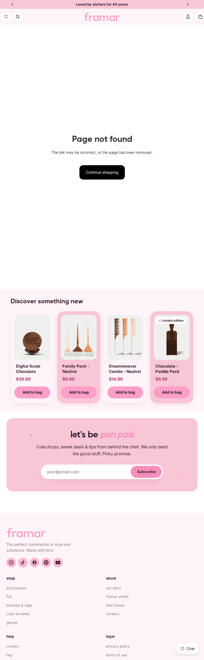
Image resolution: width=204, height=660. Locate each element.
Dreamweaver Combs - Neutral (125, 369)
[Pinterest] (46, 562)
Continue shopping (102, 172)
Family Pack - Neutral (75, 369)
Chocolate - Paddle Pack (167, 369)
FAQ (9, 655)
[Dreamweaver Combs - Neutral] (125, 337)
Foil (8, 596)
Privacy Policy (118, 646)
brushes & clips (19, 605)
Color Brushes (17, 614)
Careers (112, 614)
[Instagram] (11, 562)
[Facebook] (34, 562)
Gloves (12, 622)
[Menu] (6, 17)
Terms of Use (116, 655)
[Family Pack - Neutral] (79, 337)
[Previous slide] (20, 337)
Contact (12, 646)
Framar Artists (117, 596)
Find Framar (115, 605)
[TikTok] (23, 562)
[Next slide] (44, 337)
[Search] (17, 17)
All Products (16, 588)
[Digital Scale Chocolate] (32, 337)
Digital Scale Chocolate (28, 369)
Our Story (113, 588)
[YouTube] (58, 562)
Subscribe (146, 471)
